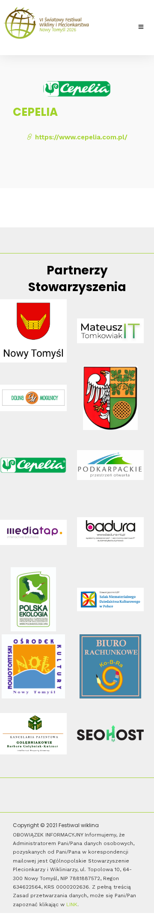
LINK (71, 904)
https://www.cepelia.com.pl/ (80, 137)
